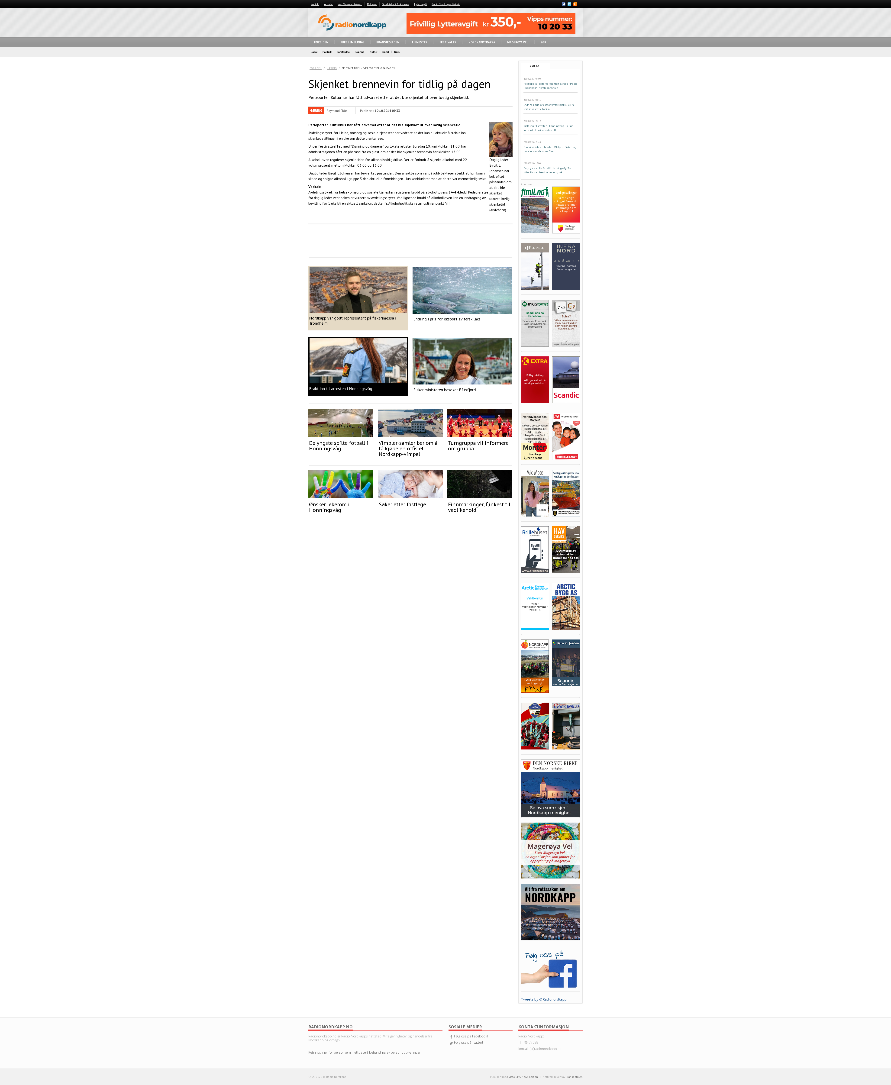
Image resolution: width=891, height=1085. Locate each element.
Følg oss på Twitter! (469, 1042)
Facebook (563, 4)
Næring (332, 68)
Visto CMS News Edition (523, 1077)
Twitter (569, 4)
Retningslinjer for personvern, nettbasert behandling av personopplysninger (364, 1052)
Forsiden (316, 68)
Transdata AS (574, 1077)
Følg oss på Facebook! (471, 1036)
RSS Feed (575, 4)
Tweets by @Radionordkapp (544, 999)
